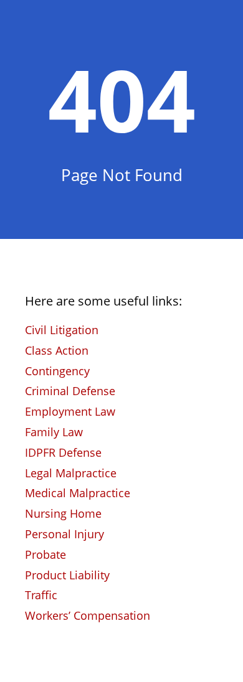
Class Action (56, 350)
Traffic (41, 594)
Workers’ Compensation (87, 615)
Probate (45, 554)
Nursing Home (63, 513)
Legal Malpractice (71, 472)
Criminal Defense (70, 390)
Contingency (57, 370)
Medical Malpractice (77, 492)
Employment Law (70, 411)
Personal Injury (64, 533)
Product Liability (67, 575)
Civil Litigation (61, 329)
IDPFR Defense (63, 452)
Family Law (54, 431)
